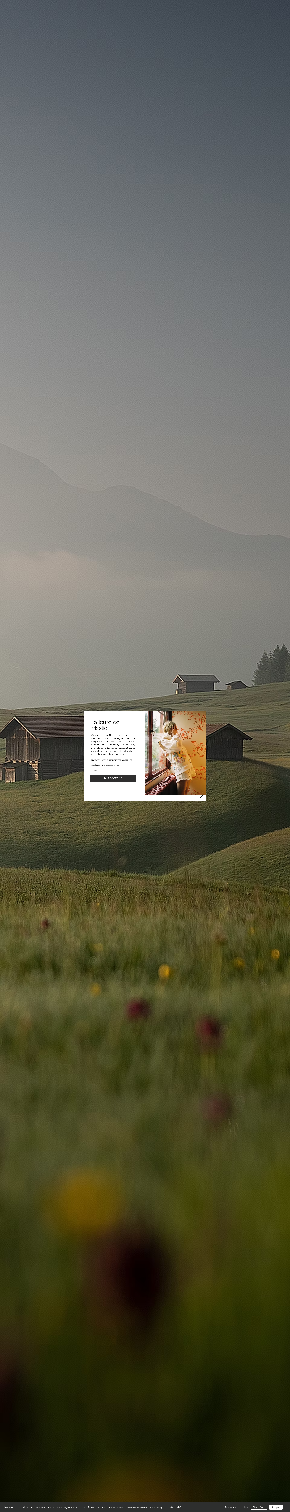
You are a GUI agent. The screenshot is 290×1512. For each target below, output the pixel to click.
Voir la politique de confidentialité (165, 1507)
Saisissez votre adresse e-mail (105, 765)
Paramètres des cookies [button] (236, 1507)
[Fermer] (286, 1507)
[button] (201, 796)
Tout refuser (259, 1507)
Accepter (276, 1507)
